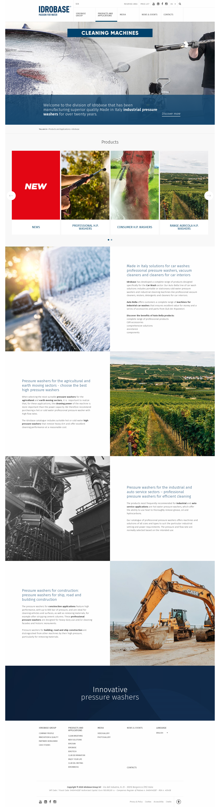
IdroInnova (73, 767)
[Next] (208, 195)
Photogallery (104, 737)
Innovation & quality (48, 737)
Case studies (44, 745)
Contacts (132, 767)
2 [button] (111, 240)
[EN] (173, 1)
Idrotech (72, 751)
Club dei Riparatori (76, 755)
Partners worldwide (48, 741)
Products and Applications (59, 129)
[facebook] (162, 4)
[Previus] (11, 195)
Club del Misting (75, 763)
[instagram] (166, 4)
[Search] (179, 4)
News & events (135, 728)
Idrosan (72, 744)
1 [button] (108, 240)
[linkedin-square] (158, 4)
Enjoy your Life (75, 759)
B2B (77, 4)
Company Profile (46, 733)
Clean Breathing (75, 736)
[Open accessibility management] (177, 802)
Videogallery (104, 733)
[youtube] (154, 4)
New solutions (75, 740)
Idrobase (72, 748)
